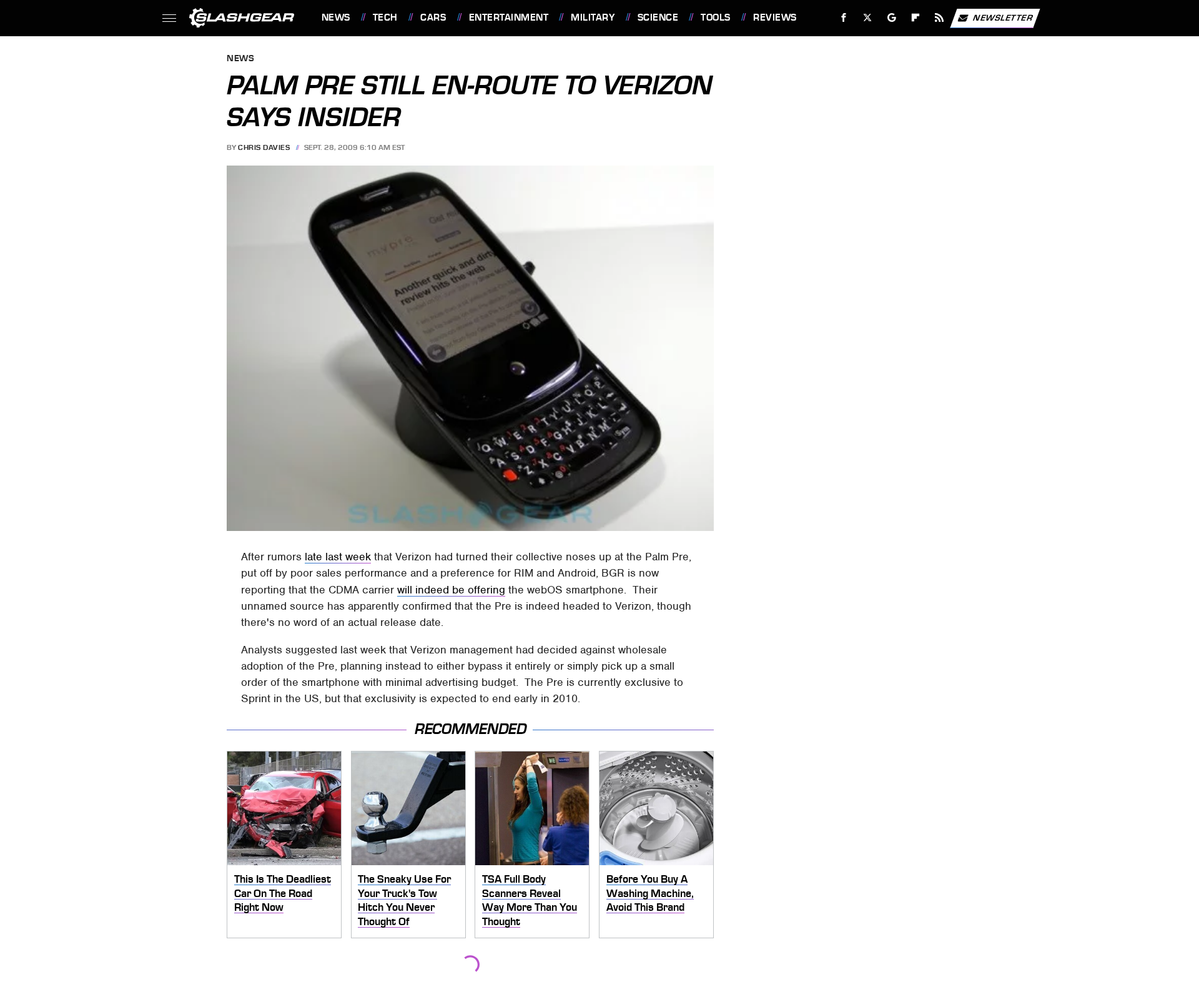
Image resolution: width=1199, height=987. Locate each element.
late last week (338, 556)
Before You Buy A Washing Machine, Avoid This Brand (650, 893)
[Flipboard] (916, 17)
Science (658, 17)
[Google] (891, 17)
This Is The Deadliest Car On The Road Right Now (282, 893)
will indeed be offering (451, 590)
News (336, 17)
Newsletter (1003, 17)
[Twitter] (867, 17)
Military (592, 17)
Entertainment (508, 17)
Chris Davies (264, 147)
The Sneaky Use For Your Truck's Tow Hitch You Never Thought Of (404, 900)
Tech (385, 17)
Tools (715, 17)
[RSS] (939, 17)
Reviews (774, 17)
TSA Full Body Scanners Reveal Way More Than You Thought (529, 900)
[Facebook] (844, 17)
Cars (433, 17)
